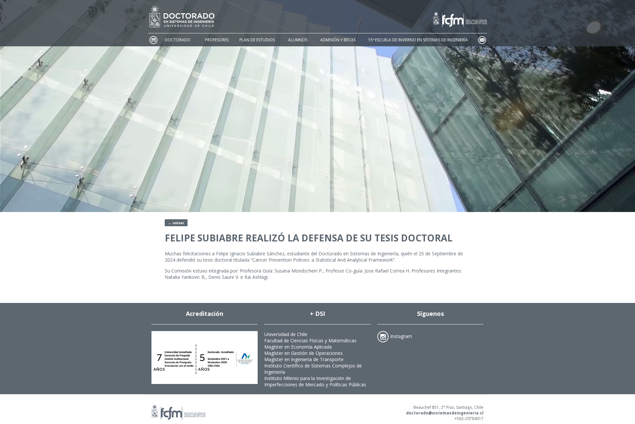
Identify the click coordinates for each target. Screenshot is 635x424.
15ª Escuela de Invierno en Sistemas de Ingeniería (418, 40)
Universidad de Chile (285, 334)
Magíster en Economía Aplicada (298, 347)
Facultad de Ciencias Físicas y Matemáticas (310, 340)
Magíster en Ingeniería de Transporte (304, 359)
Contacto (482, 40)
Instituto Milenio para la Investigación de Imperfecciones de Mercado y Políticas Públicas (315, 381)
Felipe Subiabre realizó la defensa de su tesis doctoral (308, 238)
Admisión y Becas (338, 40)
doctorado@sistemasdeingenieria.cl (445, 413)
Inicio (153, 40)
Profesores (217, 40)
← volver (176, 222)
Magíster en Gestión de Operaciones (303, 353)
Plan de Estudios (257, 40)
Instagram (401, 336)
